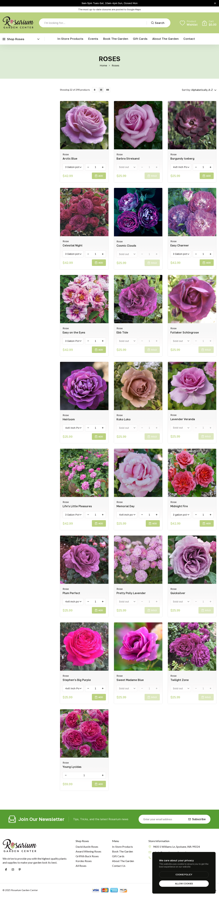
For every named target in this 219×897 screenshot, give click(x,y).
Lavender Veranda (182, 419)
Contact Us (118, 865)
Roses (115, 65)
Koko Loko (124, 419)
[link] (94, 89)
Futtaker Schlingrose (184, 332)
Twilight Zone (179, 680)
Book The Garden (122, 851)
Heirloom (69, 419)
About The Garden (123, 861)
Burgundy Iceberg (182, 158)
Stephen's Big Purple (77, 680)
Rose (66, 154)
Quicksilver (177, 593)
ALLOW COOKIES (184, 883)
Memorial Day (125, 506)
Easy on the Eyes (74, 332)
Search (159, 23)
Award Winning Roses (88, 851)
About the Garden (165, 38)
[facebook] (6, 869)
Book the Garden (115, 38)
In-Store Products (70, 38)
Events (93, 38)
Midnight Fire (179, 506)
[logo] (18, 23)
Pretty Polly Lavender (131, 593)
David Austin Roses (87, 846)
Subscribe (199, 819)
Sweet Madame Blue (130, 680)
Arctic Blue (70, 158)
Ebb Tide (122, 332)
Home (103, 65)
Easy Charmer (179, 245)
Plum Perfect (71, 593)
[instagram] (12, 869)
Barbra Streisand (128, 158)
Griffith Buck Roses (87, 856)
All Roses (81, 865)
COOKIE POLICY (184, 874)
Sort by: (186, 89)
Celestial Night (72, 245)
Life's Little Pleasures (77, 506)
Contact (189, 38)
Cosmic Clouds (126, 245)
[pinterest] (19, 869)
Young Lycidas (72, 766)
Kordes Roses (84, 861)
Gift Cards (140, 38)
